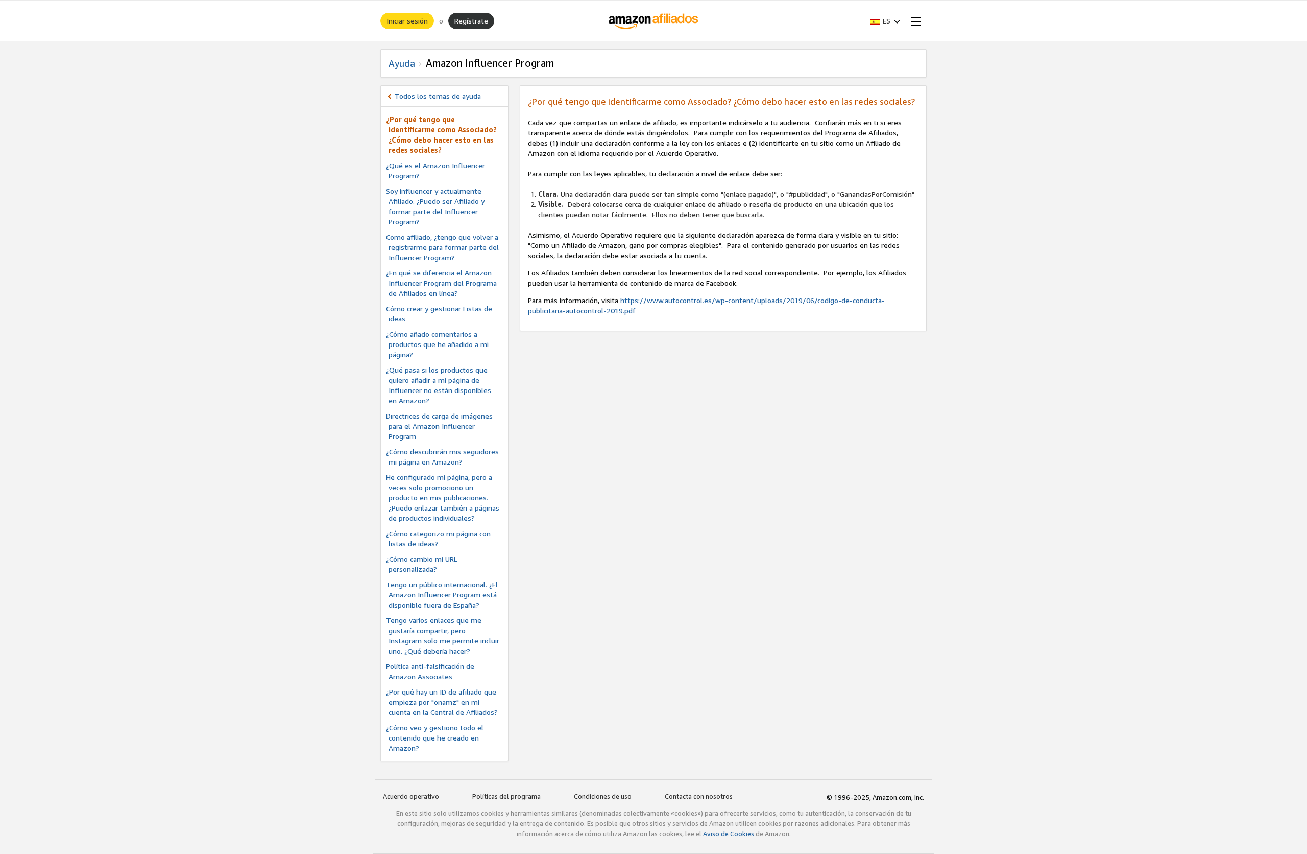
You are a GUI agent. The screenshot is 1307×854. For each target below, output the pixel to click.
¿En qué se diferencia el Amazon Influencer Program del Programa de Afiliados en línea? (441, 282)
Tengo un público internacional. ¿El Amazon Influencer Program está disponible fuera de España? (442, 594)
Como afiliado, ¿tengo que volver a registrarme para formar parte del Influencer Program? (442, 247)
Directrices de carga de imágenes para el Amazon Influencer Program (439, 426)
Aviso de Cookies (728, 833)
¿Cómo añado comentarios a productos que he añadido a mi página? (437, 344)
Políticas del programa (506, 796)
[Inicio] (653, 21)
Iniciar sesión (407, 20)
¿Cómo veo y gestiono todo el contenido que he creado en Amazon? (434, 737)
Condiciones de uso (603, 796)
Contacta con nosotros (699, 796)
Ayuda (402, 63)
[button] (885, 21)
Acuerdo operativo (411, 796)
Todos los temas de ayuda (438, 95)
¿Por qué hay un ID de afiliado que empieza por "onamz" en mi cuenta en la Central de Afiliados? (442, 702)
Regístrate (471, 20)
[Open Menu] (914, 21)
